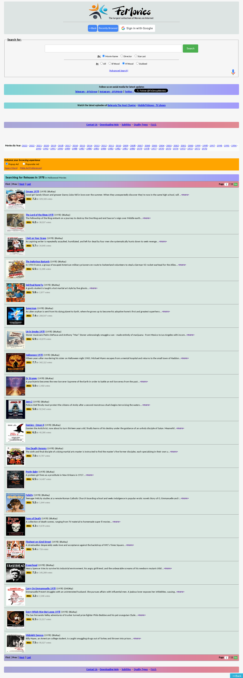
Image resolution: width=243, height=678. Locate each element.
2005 (154, 145)
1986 (89, 149)
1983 (110, 149)
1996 (219, 145)
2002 (176, 145)
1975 (168, 149)
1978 (146, 149)
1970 (204, 149)
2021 (39, 145)
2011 (111, 145)
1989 (67, 149)
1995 (226, 145)
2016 (75, 145)
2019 (53, 145)
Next (21, 184)
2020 (46, 145)
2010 (118, 145)
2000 (190, 145)
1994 (234, 145)
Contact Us (91, 125)
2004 (161, 145)
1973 (182, 149)
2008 (133, 145)
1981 (125, 149)
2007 (140, 145)
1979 (139, 149)
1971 (197, 149)
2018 (60, 145)
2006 (147, 145)
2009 (125, 145)
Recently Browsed (108, 28)
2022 (32, 145)
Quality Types (141, 125)
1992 (45, 149)
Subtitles (126, 125)
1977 (154, 149)
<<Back (92, 28)
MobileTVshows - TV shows (152, 105)
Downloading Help (109, 125)
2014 (89, 145)
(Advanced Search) (118, 70)
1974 (175, 149)
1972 (190, 149)
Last (29, 184)
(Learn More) (11, 168)
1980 (132, 149)
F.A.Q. (154, 125)
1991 (53, 149)
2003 (169, 145)
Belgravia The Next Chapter (122, 105)
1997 (212, 145)
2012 (104, 145)
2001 (183, 145)
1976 (161, 149)
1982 (118, 149)
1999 (197, 145)
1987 (81, 149)
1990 (60, 149)
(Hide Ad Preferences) (31, 168)
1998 (205, 145)
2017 (68, 145)
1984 (103, 149)
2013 (96, 145)
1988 (74, 149)
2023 (24, 145)
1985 (96, 149)
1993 (38, 149)
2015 (82, 145)
